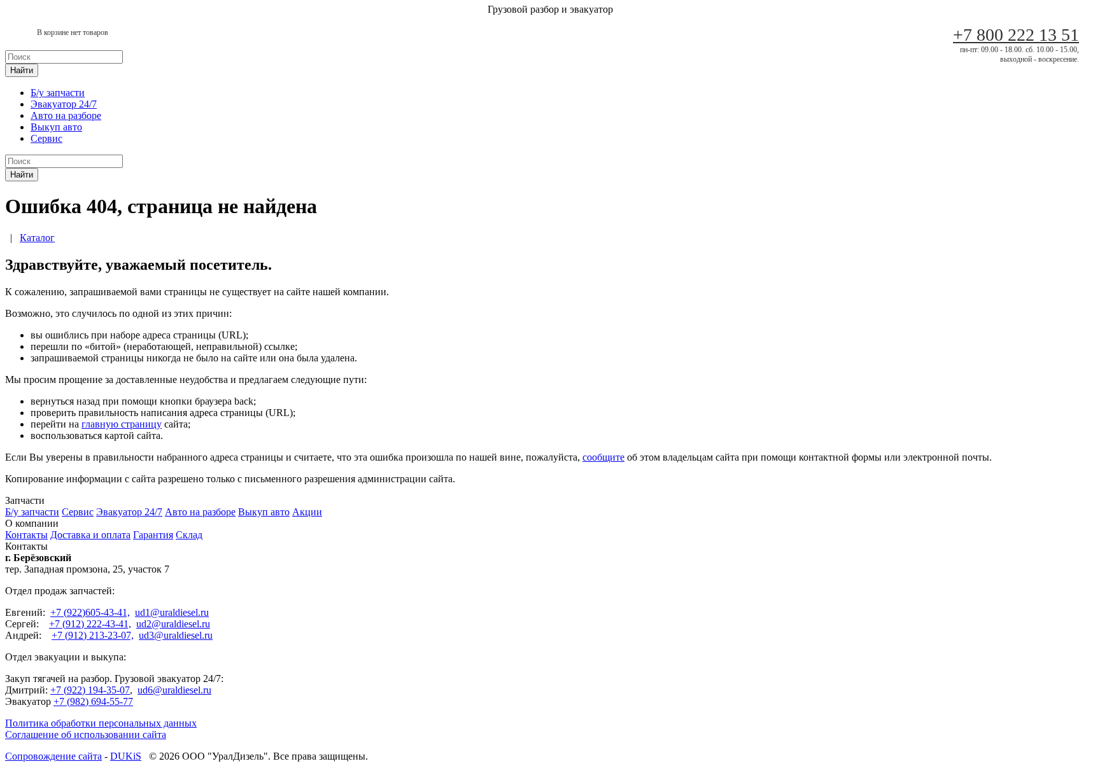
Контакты (26, 534)
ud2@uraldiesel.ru (173, 623)
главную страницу (121, 424)
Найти (21, 70)
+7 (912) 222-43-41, (90, 623)
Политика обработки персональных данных (101, 723)
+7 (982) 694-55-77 (93, 701)
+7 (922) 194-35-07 (90, 690)
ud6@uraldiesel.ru (174, 690)
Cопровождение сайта (53, 756)
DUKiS (125, 756)
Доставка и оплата (90, 534)
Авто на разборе (66, 115)
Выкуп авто (56, 127)
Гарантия (153, 534)
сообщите (603, 457)
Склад (189, 534)
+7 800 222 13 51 (1016, 35)
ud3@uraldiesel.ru (176, 635)
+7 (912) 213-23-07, (93, 635)
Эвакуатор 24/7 (64, 104)
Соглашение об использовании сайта (85, 734)
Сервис (46, 138)
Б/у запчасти (58, 92)
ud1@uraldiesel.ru (172, 612)
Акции (307, 511)
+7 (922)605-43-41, (90, 612)
